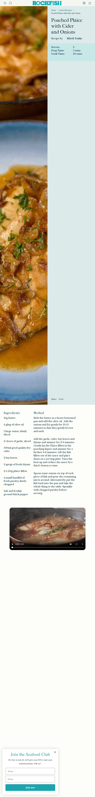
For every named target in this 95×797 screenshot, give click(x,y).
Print (61, 399)
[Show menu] (4, 3)
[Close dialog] (55, 752)
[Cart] (90, 3)
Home (53, 10)
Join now (30, 787)
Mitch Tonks (74, 38)
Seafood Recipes (65, 10)
